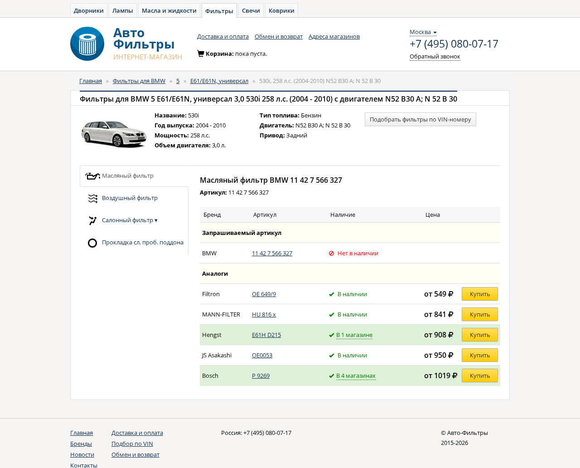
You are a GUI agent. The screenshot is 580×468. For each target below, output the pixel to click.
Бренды (81, 443)
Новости (82, 454)
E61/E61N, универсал (219, 81)
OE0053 (262, 355)
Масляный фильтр (127, 175)
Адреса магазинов (334, 36)
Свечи (251, 10)
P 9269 (261, 375)
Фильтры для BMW (139, 81)
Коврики (282, 10)
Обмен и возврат (279, 36)
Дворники (89, 10)
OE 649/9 (264, 294)
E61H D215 (266, 335)
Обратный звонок (435, 56)
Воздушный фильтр (129, 197)
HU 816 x (264, 314)
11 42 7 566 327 (272, 253)
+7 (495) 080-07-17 (454, 44)
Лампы (122, 10)
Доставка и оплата (223, 36)
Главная (90, 81)
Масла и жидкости (169, 10)
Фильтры (219, 11)
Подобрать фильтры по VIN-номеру (420, 119)
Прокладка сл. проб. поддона (142, 242)
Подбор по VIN (132, 443)
